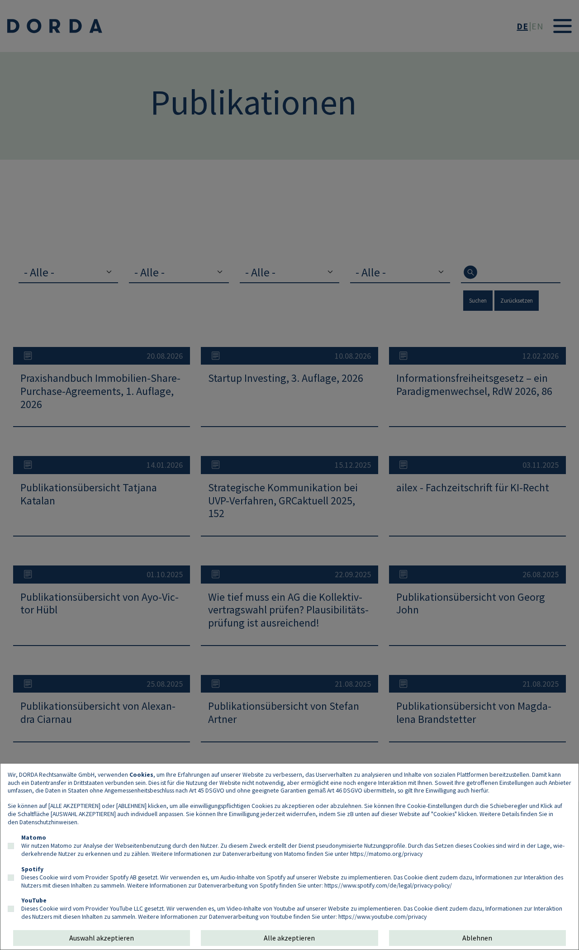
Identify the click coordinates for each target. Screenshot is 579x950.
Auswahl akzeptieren (101, 937)
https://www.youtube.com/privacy (382, 916)
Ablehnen (477, 937)
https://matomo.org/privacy (386, 854)
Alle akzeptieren (289, 937)
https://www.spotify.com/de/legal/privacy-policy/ (388, 885)
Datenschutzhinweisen (48, 822)
